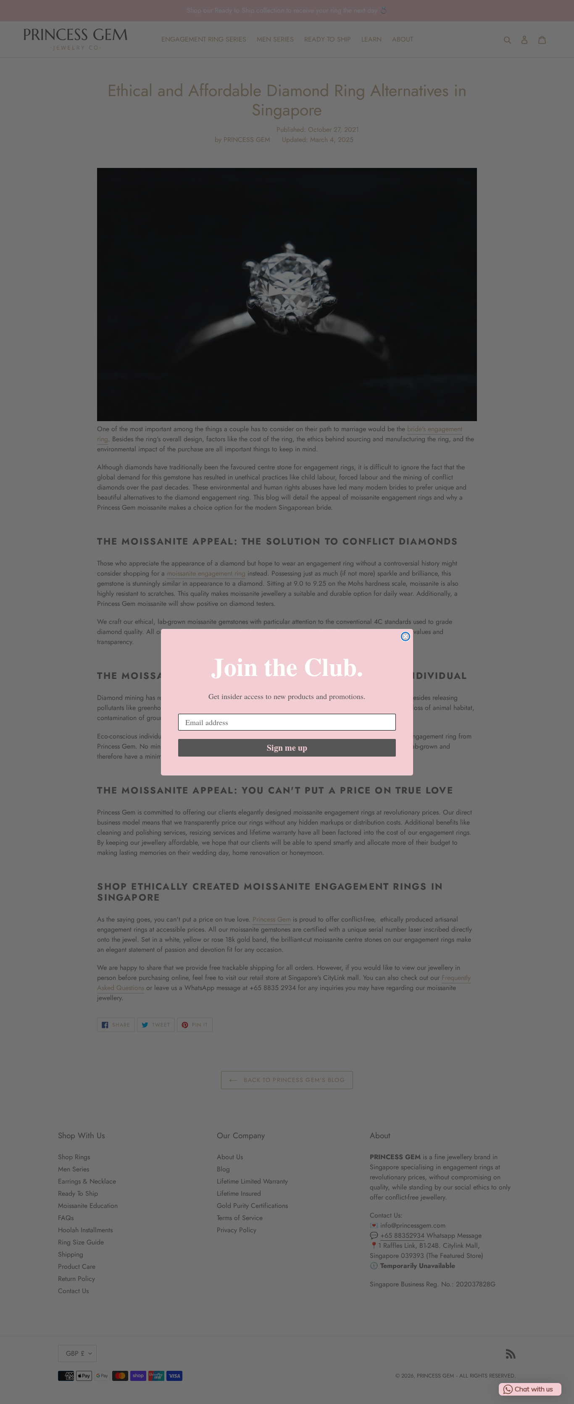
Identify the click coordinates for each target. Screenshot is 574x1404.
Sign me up (287, 747)
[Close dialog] (405, 636)
